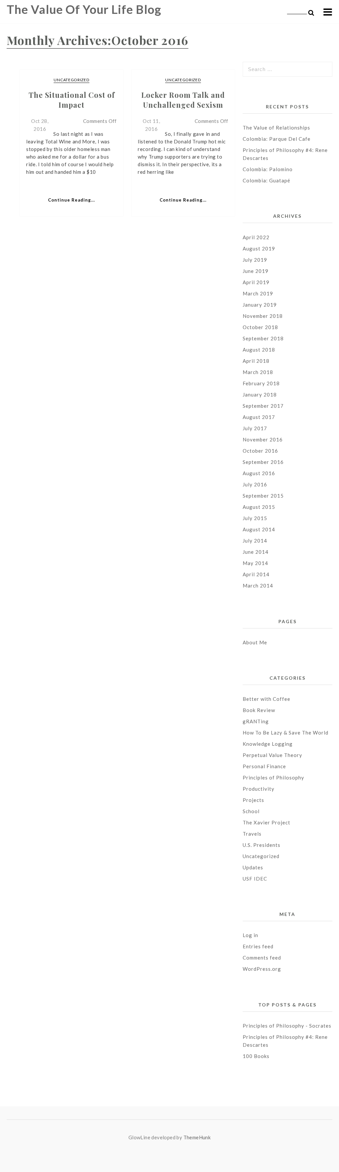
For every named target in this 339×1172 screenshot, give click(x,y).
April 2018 (256, 361)
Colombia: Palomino (268, 169)
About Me (255, 642)
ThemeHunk (197, 1137)
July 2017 (255, 428)
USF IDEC (255, 879)
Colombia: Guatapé (266, 180)
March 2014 (258, 585)
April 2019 (256, 282)
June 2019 (255, 271)
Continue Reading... (71, 200)
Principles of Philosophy (273, 777)
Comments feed (262, 958)
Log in (250, 935)
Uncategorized (71, 79)
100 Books (256, 1056)
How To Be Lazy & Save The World (285, 733)
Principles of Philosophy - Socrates (287, 1026)
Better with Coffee (266, 699)
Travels (252, 834)
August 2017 (259, 417)
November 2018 (263, 316)
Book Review (259, 710)
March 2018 (258, 372)
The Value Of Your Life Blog (84, 9)
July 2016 (255, 484)
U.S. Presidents (261, 845)
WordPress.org (262, 969)
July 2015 (255, 518)
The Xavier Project (266, 822)
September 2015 (263, 496)
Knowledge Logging (268, 744)
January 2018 (260, 394)
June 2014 (255, 552)
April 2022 (256, 237)
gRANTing (256, 721)
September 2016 (263, 462)
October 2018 (260, 327)
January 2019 (260, 305)
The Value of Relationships (277, 128)
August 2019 (259, 248)
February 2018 (261, 383)
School (251, 811)
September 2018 (263, 338)
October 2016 (260, 451)
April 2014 (256, 574)
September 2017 (263, 406)
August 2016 (259, 473)
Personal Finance (264, 766)
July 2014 (255, 541)
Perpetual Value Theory (272, 755)
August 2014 (259, 529)
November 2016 (263, 439)
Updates (253, 867)
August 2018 (259, 350)
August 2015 (259, 507)
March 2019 (258, 293)
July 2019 (255, 260)
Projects (253, 800)
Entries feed (258, 946)
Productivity (258, 789)
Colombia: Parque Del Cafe (277, 139)
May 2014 (255, 563)
